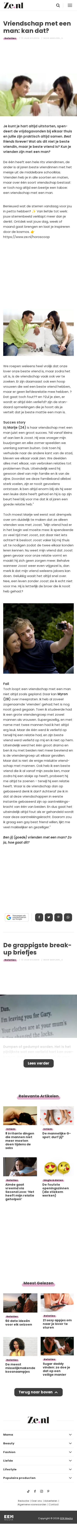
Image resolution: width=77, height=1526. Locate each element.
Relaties (10, 38)
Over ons (36, 1501)
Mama (8, 1435)
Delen (39, 917)
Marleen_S (56, 38)
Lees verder (38, 1063)
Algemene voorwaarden (32, 1504)
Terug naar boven (36, 1392)
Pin (58, 917)
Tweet (49, 917)
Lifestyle (9, 1469)
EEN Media (66, 1518)
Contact (54, 1504)
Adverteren (50, 1501)
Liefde (8, 1461)
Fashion (9, 1452)
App (68, 917)
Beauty (8, 1443)
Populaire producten (19, 1478)
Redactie (23, 1501)
